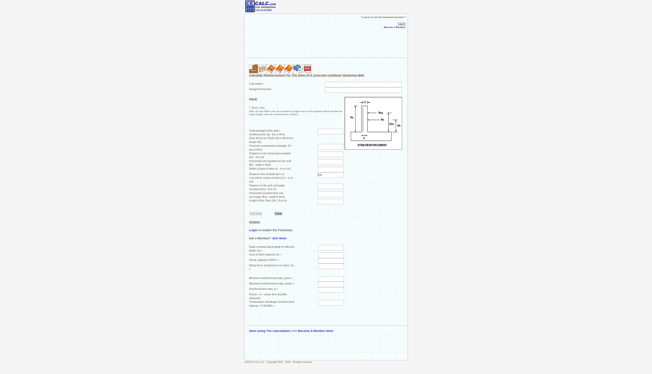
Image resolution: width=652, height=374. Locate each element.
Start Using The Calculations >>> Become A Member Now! (291, 331)
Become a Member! (395, 27)
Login (253, 230)
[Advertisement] (326, 43)
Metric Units (258, 107)
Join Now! (279, 238)
